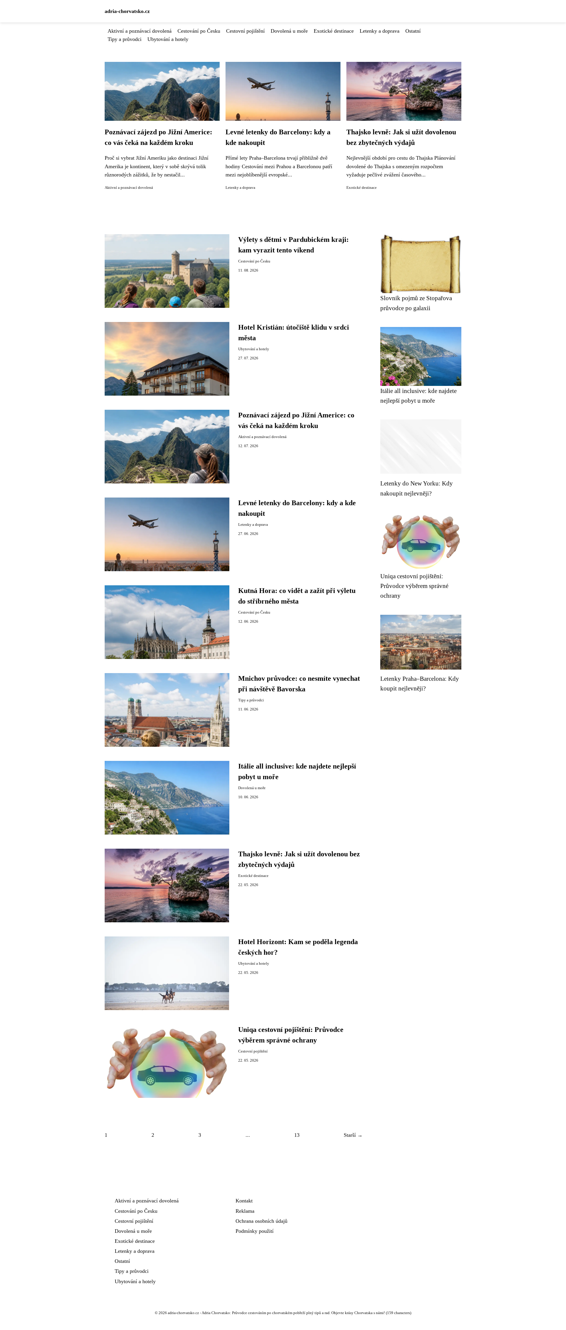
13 (297, 1135)
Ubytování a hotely (167, 39)
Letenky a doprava (379, 31)
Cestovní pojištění (245, 31)
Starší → (353, 1135)
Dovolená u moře (289, 31)
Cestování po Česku (198, 31)
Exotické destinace (334, 31)
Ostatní (413, 31)
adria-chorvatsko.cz (127, 11)
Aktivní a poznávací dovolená (140, 31)
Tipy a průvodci (125, 39)
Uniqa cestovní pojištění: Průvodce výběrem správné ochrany (414, 586)
